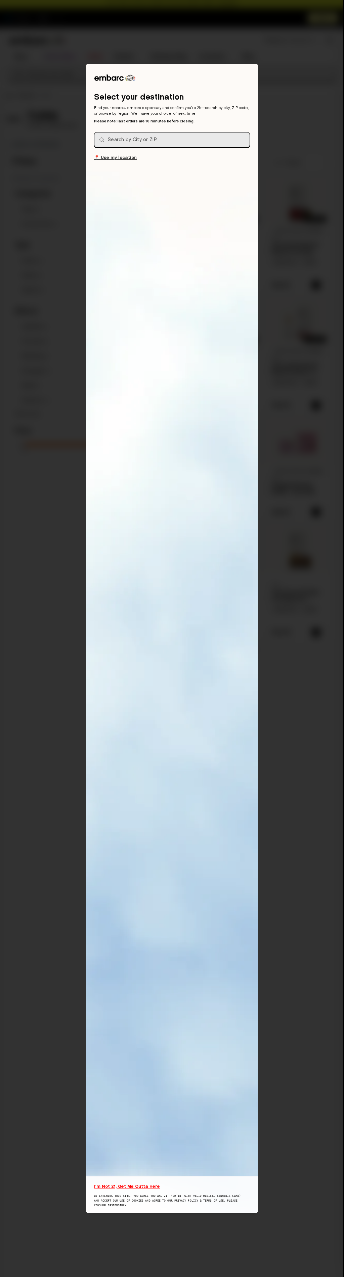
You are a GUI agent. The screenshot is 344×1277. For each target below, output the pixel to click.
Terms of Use (213, 1200)
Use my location (115, 157)
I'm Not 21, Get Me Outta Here (127, 1186)
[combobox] (172, 140)
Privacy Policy (186, 1200)
